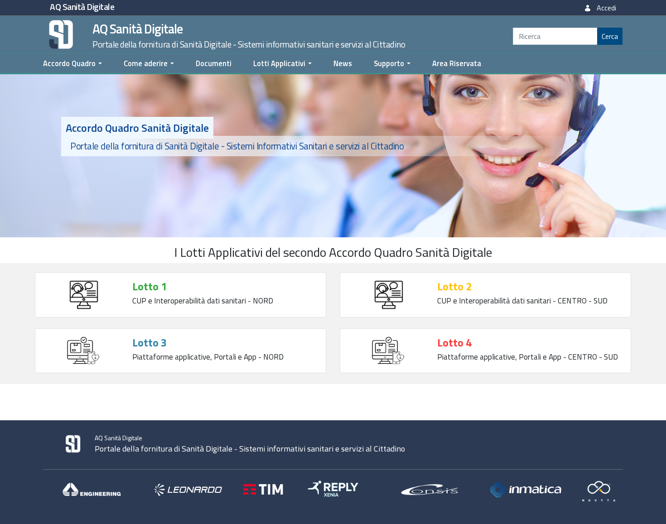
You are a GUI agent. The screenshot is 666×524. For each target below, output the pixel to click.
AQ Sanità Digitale (82, 6)
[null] (610, 36)
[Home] (58, 33)
